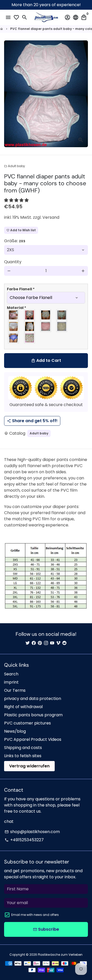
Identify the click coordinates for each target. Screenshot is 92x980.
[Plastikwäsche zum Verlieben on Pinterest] (40, 643)
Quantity (12, 262)
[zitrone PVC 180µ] (62, 326)
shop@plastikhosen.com (32, 832)
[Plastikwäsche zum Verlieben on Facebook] (34, 643)
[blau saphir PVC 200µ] (13, 337)
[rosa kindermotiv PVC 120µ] (13, 314)
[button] (16, 200)
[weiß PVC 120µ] (30, 326)
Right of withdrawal (23, 707)
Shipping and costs (23, 748)
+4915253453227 (24, 840)
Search (11, 674)
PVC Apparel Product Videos (32, 739)
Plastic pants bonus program (33, 715)
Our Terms (15, 690)
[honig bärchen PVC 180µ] (46, 314)
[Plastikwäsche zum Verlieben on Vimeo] (58, 643)
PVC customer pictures (27, 723)
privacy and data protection (32, 698)
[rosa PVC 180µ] (46, 326)
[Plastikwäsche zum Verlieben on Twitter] (28, 643)
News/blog (15, 731)
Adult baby (14, 166)
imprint (11, 682)
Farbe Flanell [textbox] (20, 289)
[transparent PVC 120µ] (13, 326)
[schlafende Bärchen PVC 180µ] (62, 314)
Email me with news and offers (35, 915)
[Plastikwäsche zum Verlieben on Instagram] (46, 643)
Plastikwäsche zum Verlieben (60, 954)
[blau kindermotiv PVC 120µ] (30, 314)
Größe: (14, 241)
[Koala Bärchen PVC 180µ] (30, 337)
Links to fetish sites (22, 756)
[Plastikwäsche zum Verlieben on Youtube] (52, 643)
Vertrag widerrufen (29, 766)
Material (16, 307)
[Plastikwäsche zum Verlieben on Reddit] (64, 643)
